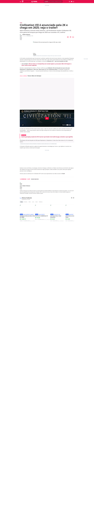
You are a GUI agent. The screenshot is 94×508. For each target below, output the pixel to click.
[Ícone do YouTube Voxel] (71, 1)
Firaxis (34, 54)
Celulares (25, 201)
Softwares (40, 201)
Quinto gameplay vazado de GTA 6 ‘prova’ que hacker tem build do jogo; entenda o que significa (47, 137)
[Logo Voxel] (34, 1)
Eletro (30, 201)
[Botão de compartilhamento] (68, 37)
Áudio (36, 201)
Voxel (21, 22)
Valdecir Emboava (26, 34)
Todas (21, 201)
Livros (33, 201)
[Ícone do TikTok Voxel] (73, 1)
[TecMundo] (22, 1)
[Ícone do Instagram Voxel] (69, 1)
